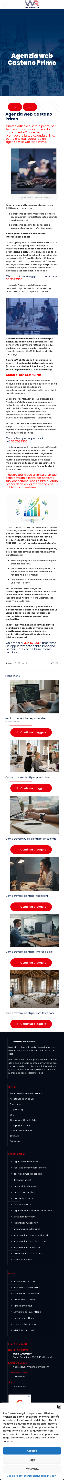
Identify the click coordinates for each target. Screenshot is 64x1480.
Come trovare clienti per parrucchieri (27, 777)
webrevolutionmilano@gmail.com (31, 1366)
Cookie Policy (14, 1476)
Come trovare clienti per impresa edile (29, 951)
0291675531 (19, 1376)
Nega (32, 1460)
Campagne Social (20, 1125)
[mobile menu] (4, 5)
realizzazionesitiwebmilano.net (30, 1167)
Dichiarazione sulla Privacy (40, 1476)
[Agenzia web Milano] (32, 4)
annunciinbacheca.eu (25, 1186)
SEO (12, 1114)
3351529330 (14, 279)
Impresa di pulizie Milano (27, 1287)
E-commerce (17, 1104)
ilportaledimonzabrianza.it (28, 1173)
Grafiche (14, 1136)
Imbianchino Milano (24, 1281)
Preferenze (32, 1469)
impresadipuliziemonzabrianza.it (31, 1235)
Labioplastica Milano (25, 1324)
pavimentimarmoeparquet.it (29, 1253)
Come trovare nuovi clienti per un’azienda (30, 838)
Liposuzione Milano (24, 1318)
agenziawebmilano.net (26, 1161)
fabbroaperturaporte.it (26, 1222)
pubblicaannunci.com (25, 1192)
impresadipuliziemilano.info (28, 1247)
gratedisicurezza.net (24, 1299)
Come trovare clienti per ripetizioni (26, 896)
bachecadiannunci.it (25, 1198)
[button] (59, 1406)
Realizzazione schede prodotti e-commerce (25, 720)
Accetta (32, 1451)
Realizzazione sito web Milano (26, 1093)
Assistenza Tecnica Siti (22, 1098)
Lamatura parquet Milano (27, 1311)
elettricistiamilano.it (24, 1330)
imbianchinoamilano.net (27, 1229)
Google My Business (21, 1130)
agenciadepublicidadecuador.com (33, 1210)
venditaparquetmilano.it (26, 1293)
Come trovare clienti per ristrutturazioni (29, 1013)
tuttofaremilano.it (23, 1305)
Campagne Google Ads (23, 1120)
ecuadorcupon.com (24, 1216)
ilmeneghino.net (22, 1180)
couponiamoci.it (22, 1204)
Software (15, 1141)
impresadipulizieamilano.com (30, 1241)
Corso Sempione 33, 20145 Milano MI (32, 1357)
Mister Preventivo (23, 1259)
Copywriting (16, 1109)
